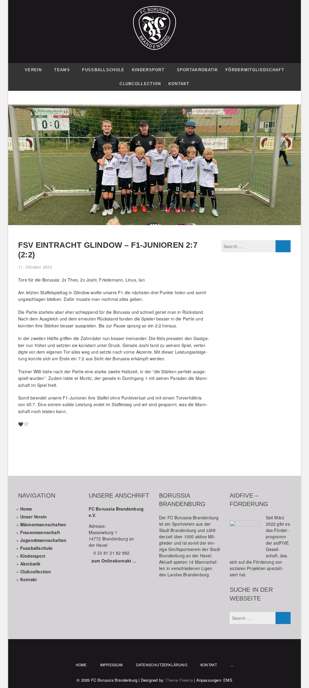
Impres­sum (111, 664)
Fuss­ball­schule (36, 548)
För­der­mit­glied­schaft (254, 70)
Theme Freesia (179, 680)
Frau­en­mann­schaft (40, 532)
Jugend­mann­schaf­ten (43, 540)
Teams (62, 70)
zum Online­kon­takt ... (113, 561)
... (232, 664)
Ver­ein (33, 70)
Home (26, 509)
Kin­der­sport (148, 70)
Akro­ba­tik (30, 564)
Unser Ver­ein (33, 517)
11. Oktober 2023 (35, 267)
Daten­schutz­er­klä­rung (161, 664)
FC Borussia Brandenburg (114, 680)
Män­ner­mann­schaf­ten (43, 524)
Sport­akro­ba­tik (197, 70)
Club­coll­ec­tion (35, 572)
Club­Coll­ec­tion (140, 83)
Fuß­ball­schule (103, 70)
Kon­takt (179, 83)
